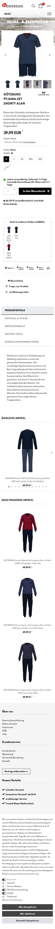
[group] (27, 532)
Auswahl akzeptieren (27, 921)
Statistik (11, 883)
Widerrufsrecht (9, 724)
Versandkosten (29, 142)
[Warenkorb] (40, 6)
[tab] (27, 311)
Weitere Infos (14, 334)
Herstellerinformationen (22, 342)
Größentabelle (15, 326)
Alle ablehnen (27, 914)
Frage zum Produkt (18, 287)
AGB (4, 731)
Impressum (7, 727)
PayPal (10, 893)
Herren (15, 26)
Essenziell (11, 880)
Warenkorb (7, 754)
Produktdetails (15, 310)
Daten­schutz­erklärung (28, 874)
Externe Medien (14, 886)
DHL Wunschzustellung (17, 890)
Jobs (4, 734)
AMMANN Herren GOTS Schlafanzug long (27, 479)
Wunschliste (16, 281)
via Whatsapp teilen (19, 292)
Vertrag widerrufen (14, 771)
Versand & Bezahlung (12, 758)
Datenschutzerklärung (13, 721)
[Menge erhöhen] (14, 189)
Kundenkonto (8, 751)
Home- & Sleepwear (33, 26)
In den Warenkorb (34, 191)
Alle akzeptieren (27, 907)
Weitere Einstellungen (12, 900)
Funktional (12, 897)
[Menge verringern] (14, 193)
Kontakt (6, 761)
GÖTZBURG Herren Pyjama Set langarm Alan (27, 562)
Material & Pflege (16, 318)
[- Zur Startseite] (12, 5)
